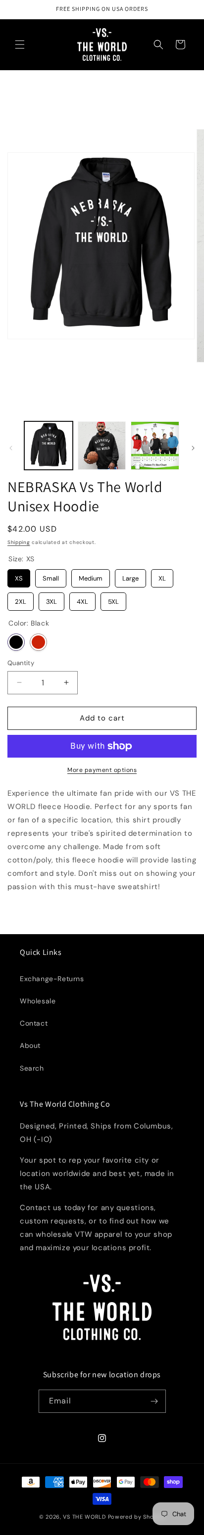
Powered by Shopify (136, 1516)
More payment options (102, 770)
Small (51, 576)
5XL (113, 599)
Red (38, 642)
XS (19, 576)
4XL (83, 599)
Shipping (18, 542)
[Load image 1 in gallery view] (48, 445)
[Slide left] (11, 448)
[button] (20, 44)
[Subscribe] (154, 1401)
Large (131, 576)
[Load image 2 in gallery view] (102, 445)
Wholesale (37, 1000)
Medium (90, 576)
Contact (34, 1023)
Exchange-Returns (52, 978)
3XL (51, 599)
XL (162, 576)
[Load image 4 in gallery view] (155, 445)
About (30, 1045)
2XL (20, 599)
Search (32, 1068)
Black (16, 642)
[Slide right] (193, 448)
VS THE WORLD (84, 1516)
